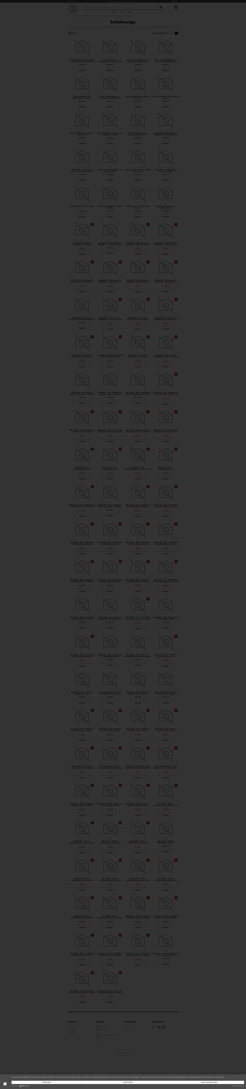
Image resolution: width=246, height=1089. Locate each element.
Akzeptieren (128, 1082)
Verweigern (46, 1082)
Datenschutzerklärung (238, 1085)
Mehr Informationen (209, 1082)
